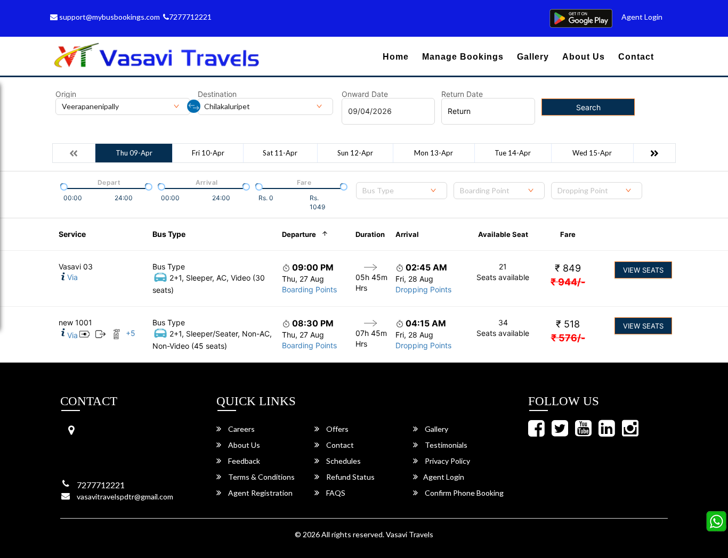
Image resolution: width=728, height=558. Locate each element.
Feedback (243, 460)
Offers (337, 428)
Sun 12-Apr (355, 153)
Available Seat (503, 234)
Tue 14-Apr (513, 153)
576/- (568, 337)
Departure (299, 234)
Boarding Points (309, 289)
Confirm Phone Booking (463, 492)
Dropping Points (423, 289)
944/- (568, 282)
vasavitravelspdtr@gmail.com (125, 496)
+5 (130, 333)
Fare (568, 234)
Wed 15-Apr (592, 153)
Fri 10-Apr (208, 153)
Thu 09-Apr (134, 153)
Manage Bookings (463, 56)
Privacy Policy (446, 460)
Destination (217, 94)
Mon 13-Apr (433, 153)
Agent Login (641, 16)
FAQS (335, 492)
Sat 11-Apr (280, 153)
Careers (241, 428)
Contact (636, 56)
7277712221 (190, 16)
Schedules (343, 460)
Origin (65, 94)
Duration (370, 234)
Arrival (407, 234)
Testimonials (445, 444)
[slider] (63, 185)
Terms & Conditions (261, 476)
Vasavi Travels (409, 534)
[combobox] (401, 191)
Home (396, 56)
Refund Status (350, 476)
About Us (583, 56)
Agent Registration (260, 492)
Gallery (533, 56)
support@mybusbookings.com (109, 16)
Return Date (462, 94)
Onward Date (365, 94)
